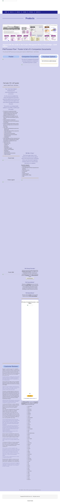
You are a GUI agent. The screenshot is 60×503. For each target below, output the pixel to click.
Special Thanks (30, 500)
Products (30, 18)
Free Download (30, 278)
